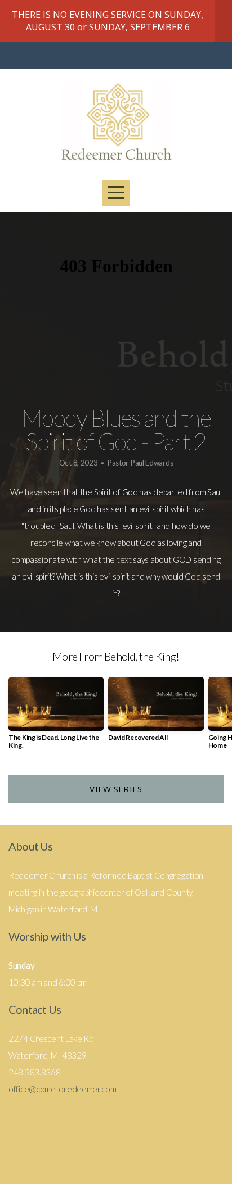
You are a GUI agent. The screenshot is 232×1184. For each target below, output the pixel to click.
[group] (56, 717)
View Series (116, 788)
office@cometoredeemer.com (62, 1089)
